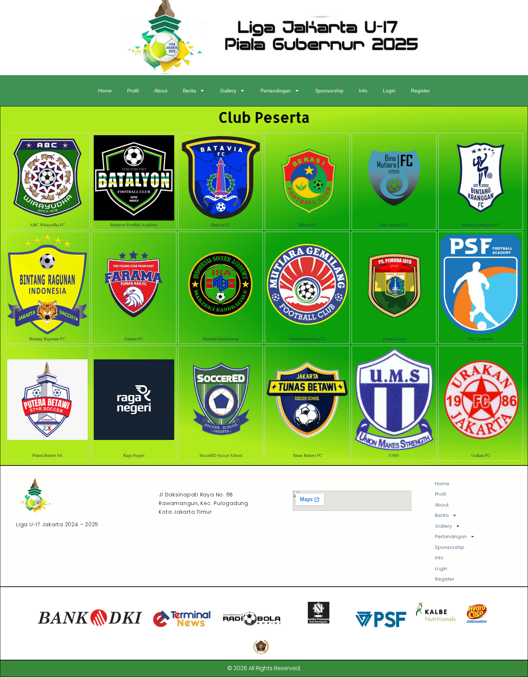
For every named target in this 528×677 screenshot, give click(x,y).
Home (105, 91)
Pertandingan (275, 91)
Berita (189, 91)
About (160, 91)
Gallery (228, 91)
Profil (133, 91)
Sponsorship (329, 91)
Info (363, 91)
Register (420, 91)
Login (389, 91)
